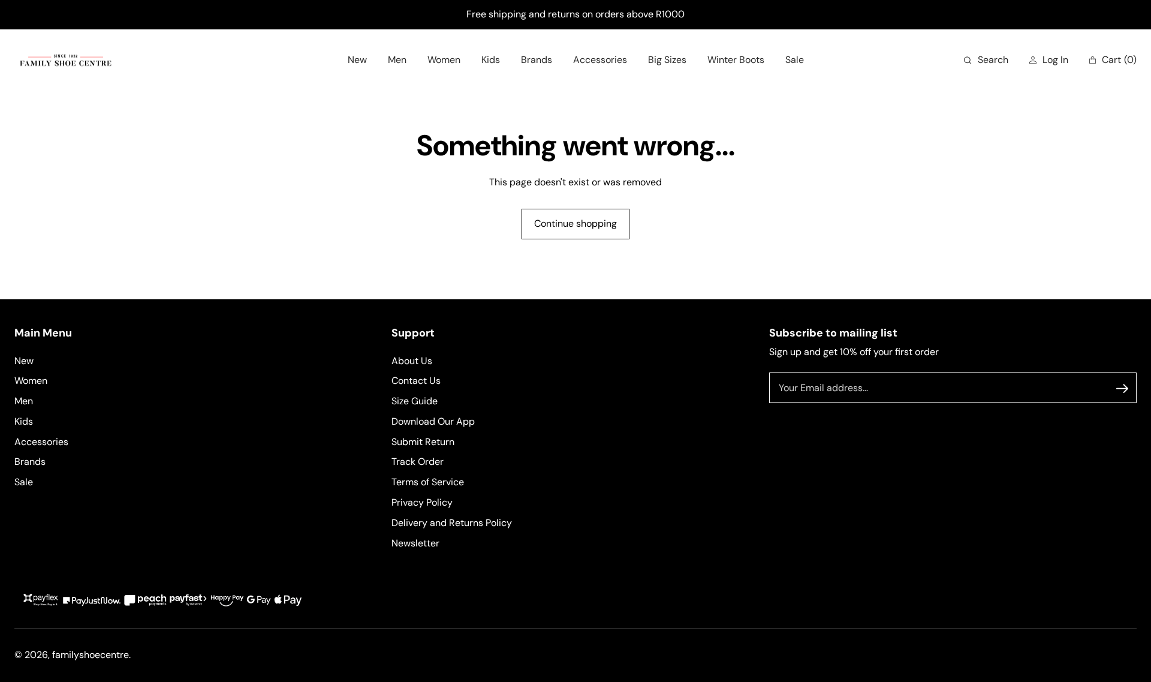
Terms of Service (427, 482)
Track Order (417, 462)
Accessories (41, 441)
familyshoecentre (90, 654)
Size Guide (414, 401)
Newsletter (415, 543)
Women (30, 381)
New (24, 360)
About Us (411, 360)
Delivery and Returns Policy (451, 522)
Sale (23, 482)
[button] (986, 60)
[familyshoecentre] (65, 60)
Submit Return (422, 441)
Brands (30, 462)
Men (23, 401)
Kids (23, 421)
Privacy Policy (422, 502)
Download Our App (433, 421)
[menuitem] (357, 60)
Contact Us (416, 381)
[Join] (1122, 388)
